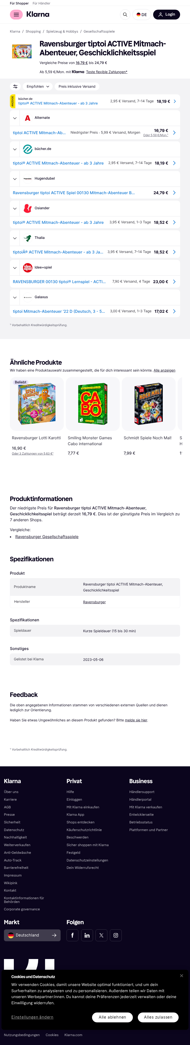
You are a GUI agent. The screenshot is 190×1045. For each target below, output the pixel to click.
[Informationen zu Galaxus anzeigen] (15, 297)
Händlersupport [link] (142, 792)
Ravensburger (94, 602)
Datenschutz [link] (14, 830)
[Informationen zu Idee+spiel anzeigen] (15, 268)
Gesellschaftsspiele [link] (99, 32)
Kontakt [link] (10, 890)
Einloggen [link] (74, 799)
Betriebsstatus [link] (141, 822)
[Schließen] (181, 975)
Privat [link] (74, 781)
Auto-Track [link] (13, 860)
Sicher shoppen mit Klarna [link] (88, 845)
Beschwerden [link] (77, 837)
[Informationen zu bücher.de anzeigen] (15, 149)
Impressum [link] (13, 875)
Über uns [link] (11, 792)
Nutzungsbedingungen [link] (22, 1035)
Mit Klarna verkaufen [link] (145, 807)
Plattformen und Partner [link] (148, 830)
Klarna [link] (15, 32)
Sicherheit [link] (12, 822)
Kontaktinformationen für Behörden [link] (24, 900)
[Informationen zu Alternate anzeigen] (15, 118)
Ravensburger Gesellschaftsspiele (46, 536)
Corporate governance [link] (22, 909)
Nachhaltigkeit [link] (15, 837)
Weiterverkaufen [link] (17, 845)
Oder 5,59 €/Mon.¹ (155, 135)
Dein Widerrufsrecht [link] (83, 868)
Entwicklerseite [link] (141, 815)
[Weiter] (173, 416)
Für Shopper (19, 3)
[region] (95, 1000)
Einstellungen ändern (32, 1017)
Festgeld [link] (73, 853)
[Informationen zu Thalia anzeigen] (15, 238)
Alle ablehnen (112, 1017)
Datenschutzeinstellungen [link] (87, 860)
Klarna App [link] (75, 815)
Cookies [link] (52, 1035)
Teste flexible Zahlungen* (106, 72)
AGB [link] (7, 807)
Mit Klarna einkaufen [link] (83, 807)
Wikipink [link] (10, 883)
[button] (141, 14)
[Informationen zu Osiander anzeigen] (15, 208)
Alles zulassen (158, 1017)
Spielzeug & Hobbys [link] (62, 32)
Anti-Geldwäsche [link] (17, 853)
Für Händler (41, 3)
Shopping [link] (33, 32)
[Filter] (15, 86)
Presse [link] (9, 815)
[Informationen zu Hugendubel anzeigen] (15, 179)
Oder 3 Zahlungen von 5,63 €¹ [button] (32, 453)
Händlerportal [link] (140, 799)
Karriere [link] (10, 799)
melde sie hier (136, 720)
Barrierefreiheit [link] (16, 868)
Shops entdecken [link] (81, 822)
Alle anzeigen (164, 370)
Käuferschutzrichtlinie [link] (84, 830)
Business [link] (141, 781)
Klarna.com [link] (73, 1035)
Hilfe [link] (70, 792)
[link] (72, 935)
